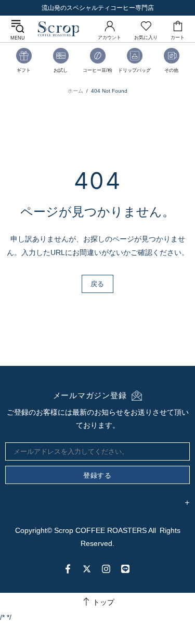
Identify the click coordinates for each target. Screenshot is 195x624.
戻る (97, 283)
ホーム (75, 91)
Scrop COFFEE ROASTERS (59, 28)
